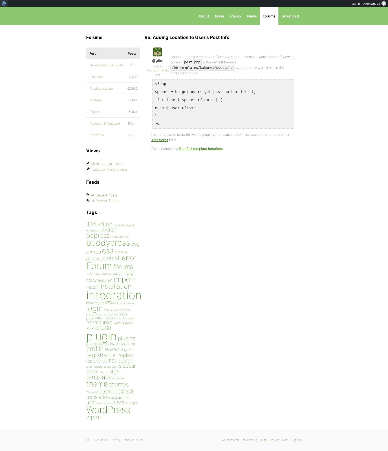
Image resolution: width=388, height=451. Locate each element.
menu (108, 310)
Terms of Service (133, 440)
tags (114, 371)
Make (219, 16)
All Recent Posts (104, 195)
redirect (112, 349)
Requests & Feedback (105, 123)
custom (121, 252)
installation (115, 286)
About (203, 16)
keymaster (95, 303)
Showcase (97, 135)
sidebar (127, 366)
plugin (101, 336)
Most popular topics (107, 164)
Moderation (121, 310)
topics (124, 391)
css (108, 250)
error (129, 258)
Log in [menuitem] (355, 3)
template (98, 377)
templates (118, 378)
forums (123, 267)
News (252, 16)
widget (131, 402)
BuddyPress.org (269, 440)
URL (128, 397)
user (91, 402)
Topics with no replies (109, 169)
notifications (111, 314)
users (117, 402)
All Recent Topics (105, 201)
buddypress (108, 243)
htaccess (95, 280)
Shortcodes (110, 366)
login (94, 308)
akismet (120, 225)
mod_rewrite (93, 314)
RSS (113, 361)
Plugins (95, 112)
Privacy (115, 440)
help (128, 273)
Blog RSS (296, 440)
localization (126, 303)
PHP (90, 328)
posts (100, 343)
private (112, 343)
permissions (123, 323)
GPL (88, 440)
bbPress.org (109, 16)
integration (114, 295)
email (113, 258)
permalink (128, 318)
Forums (269, 16)
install (92, 287)
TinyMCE (92, 392)
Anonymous (93, 230)
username (103, 403)
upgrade (117, 397)
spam (92, 371)
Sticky (103, 372)
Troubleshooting (101, 88)
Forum (99, 265)
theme (97, 383)
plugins (126, 338)
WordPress (108, 409)
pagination (95, 317)
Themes (95, 100)
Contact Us (101, 440)
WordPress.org (231, 440)
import (125, 279)
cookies (93, 252)
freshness (93, 273)
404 (91, 224)
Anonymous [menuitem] (371, 3)
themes (119, 384)
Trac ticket (159, 140)
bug (135, 244)
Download (290, 16)
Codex (235, 16)
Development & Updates (107, 65)
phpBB (103, 328)
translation (98, 397)
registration (101, 355)
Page (124, 314)
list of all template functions (201, 149)
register (127, 349)
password (113, 318)
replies (126, 355)
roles (102, 361)
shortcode (94, 366)
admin (105, 224)
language (111, 303)
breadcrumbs (120, 236)
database (95, 258)
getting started (111, 273)
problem (128, 343)
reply (91, 361)
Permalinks (99, 322)
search (126, 361)
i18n (109, 280)
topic (106, 391)
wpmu (94, 417)
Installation (97, 77)
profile (95, 348)
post (90, 343)
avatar (109, 230)
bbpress (98, 235)
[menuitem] (4, 3)
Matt (285, 440)
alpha (130, 225)
